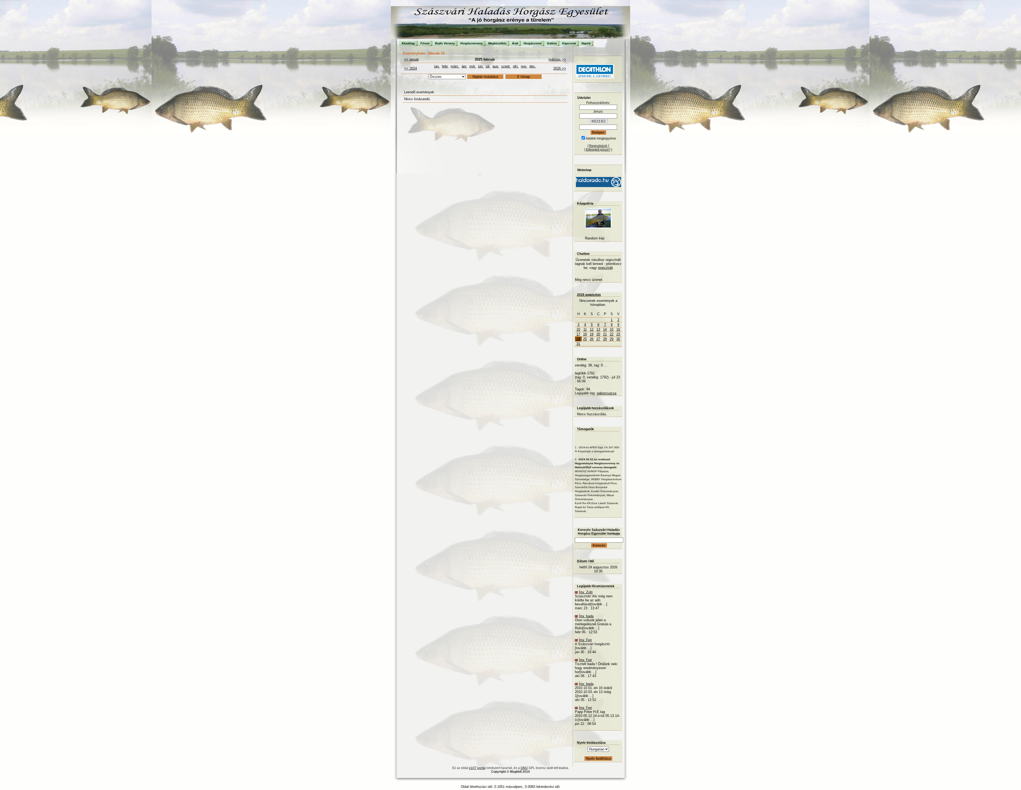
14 (605, 329)
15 (611, 329)
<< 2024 (410, 68)
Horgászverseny (471, 43)
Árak (515, 43)
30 (618, 339)
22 (611, 334)
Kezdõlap (408, 43)
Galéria (552, 43)
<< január (411, 59)
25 (585, 339)
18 (585, 334)
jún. (481, 66)
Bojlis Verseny (445, 43)
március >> (557, 59)
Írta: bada (586, 616)
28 (605, 339)
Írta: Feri (585, 640)
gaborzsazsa (606, 393)
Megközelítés (497, 43)
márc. (455, 66)
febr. (445, 66)
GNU (524, 768)
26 (591, 339)
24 (578, 339)
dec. (532, 66)
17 (578, 334)
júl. (488, 66)
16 (618, 329)
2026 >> (559, 68)
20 (598, 334)
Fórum (425, 43)
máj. (472, 66)
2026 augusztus (589, 295)
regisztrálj (605, 268)
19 (591, 334)
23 (618, 334)
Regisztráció (598, 146)
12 (591, 329)
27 (598, 339)
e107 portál (477, 768)
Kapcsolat (569, 43)
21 (605, 334)
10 (578, 329)
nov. (524, 66)
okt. (516, 66)
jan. (437, 66)
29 (611, 339)
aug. (495, 66)
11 (585, 329)
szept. (506, 66)
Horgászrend (533, 43)
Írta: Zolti (586, 592)
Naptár (586, 43)
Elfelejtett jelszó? (598, 149)
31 (578, 344)
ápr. (464, 66)
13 (598, 329)
